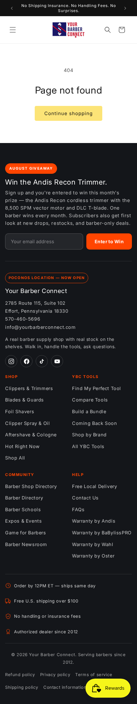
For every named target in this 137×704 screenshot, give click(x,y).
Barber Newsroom (26, 544)
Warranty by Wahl (92, 544)
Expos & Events (23, 521)
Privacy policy (55, 674)
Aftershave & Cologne (31, 434)
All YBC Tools (88, 446)
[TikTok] (42, 361)
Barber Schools (23, 509)
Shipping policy (21, 687)
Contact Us (85, 497)
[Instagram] (11, 361)
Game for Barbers (25, 532)
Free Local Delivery (94, 486)
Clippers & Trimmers (29, 388)
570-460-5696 (22, 319)
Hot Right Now (22, 446)
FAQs (78, 509)
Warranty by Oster (93, 555)
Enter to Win (109, 241)
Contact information (64, 687)
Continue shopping (68, 113)
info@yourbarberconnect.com (40, 327)
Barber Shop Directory (31, 486)
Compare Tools (90, 399)
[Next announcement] (125, 8)
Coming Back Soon (94, 423)
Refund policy (20, 674)
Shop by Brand (89, 434)
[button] (13, 30)
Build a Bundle (89, 411)
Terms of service (93, 674)
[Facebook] (26, 361)
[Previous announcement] (12, 8)
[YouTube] (57, 361)
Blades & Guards (24, 399)
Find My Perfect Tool (96, 388)
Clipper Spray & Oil (27, 423)
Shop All (15, 457)
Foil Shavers (19, 411)
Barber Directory (24, 497)
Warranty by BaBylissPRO (102, 532)
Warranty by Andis (93, 521)
